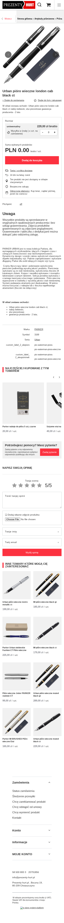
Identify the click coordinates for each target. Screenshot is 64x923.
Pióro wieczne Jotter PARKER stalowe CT (16, 694)
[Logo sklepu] (18, 5)
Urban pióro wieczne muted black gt (46, 694)
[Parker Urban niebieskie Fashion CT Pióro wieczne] (16, 631)
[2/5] (20, 485)
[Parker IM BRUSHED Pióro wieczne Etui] (16, 722)
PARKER (38, 329)
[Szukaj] (39, 5)
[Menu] (59, 5)
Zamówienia (20, 782)
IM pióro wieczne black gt (45, 602)
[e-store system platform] (32, 908)
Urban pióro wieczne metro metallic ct (15, 603)
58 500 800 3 (19, 872)
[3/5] (27, 485)
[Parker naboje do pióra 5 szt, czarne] (23, 403)
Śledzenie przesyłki (23, 796)
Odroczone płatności (20, 191)
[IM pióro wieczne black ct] (47, 631)
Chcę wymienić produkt (26, 812)
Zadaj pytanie (50, 452)
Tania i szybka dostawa (21, 170)
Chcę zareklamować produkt (28, 801)
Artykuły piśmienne (44, 18)
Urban (37, 339)
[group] (32, 54)
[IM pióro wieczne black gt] (47, 585)
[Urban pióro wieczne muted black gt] (47, 676)
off (21, 204)
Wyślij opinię (32, 552)
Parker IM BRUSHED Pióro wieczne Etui (14, 740)
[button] (8, 54)
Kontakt (16, 817)
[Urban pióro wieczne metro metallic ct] (16, 585)
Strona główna (24, 18)
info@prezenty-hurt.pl (23, 877)
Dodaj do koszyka (32, 160)
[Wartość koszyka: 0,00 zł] (48, 5)
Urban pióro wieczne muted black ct (46, 740)
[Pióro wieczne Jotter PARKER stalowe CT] (16, 676)
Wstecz (8, 18)
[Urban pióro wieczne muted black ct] (47, 722)
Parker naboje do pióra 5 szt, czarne (19, 426)
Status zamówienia (23, 791)
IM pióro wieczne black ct (45, 648)
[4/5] (33, 485)
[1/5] (14, 485)
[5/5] (39, 485)
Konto (16, 830)
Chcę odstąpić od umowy (27, 807)
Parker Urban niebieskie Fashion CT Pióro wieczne (14, 649)
